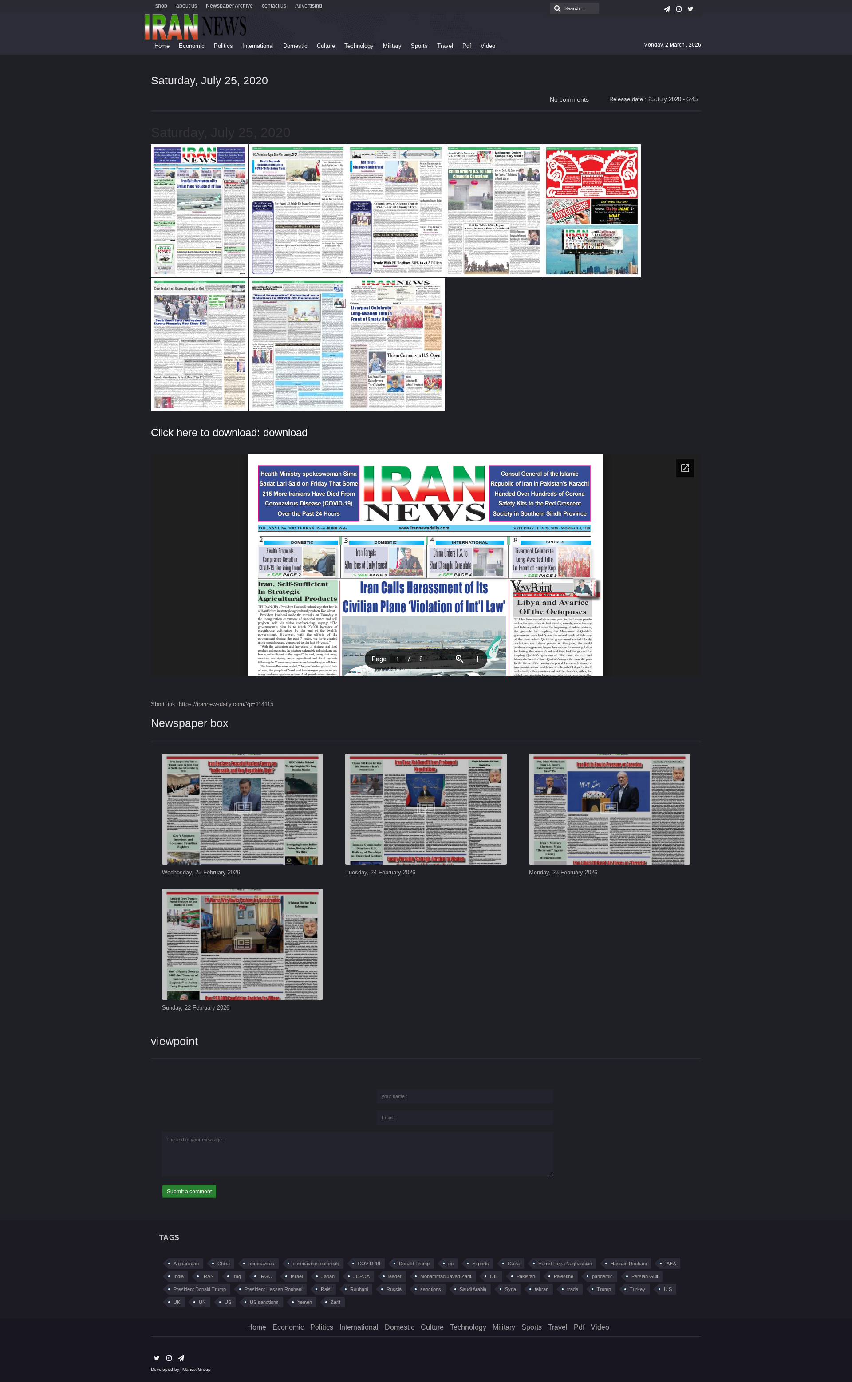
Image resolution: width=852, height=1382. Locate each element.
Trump (604, 1289)
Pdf (466, 46)
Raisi (326, 1289)
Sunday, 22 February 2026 (195, 1007)
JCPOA (361, 1276)
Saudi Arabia (473, 1289)
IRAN (208, 1276)
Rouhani (359, 1289)
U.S (668, 1289)
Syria (510, 1289)
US (228, 1302)
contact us (274, 6)
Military (392, 46)
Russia (394, 1289)
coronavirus (261, 1263)
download (285, 432)
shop (161, 6)
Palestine (563, 1276)
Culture (326, 46)
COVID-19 (369, 1263)
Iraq (237, 1276)
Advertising (308, 6)
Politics (223, 46)
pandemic (602, 1276)
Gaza (514, 1263)
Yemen (304, 1302)
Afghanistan (186, 1263)
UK (177, 1302)
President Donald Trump (200, 1289)
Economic (192, 46)
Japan (328, 1276)
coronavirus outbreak (316, 1263)
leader (395, 1276)
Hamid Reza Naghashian (565, 1263)
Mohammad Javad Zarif (445, 1276)
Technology (359, 46)
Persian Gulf (644, 1276)
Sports (419, 46)
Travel (445, 46)
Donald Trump (414, 1263)
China (223, 1263)
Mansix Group (196, 1369)
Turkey (637, 1289)
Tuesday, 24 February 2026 (380, 872)
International (258, 46)
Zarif (335, 1302)
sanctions (430, 1289)
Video (488, 46)
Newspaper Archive (229, 6)
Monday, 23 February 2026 (563, 872)
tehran (541, 1289)
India (179, 1276)
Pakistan (526, 1276)
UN (202, 1302)
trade (572, 1289)
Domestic (295, 46)
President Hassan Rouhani (273, 1289)
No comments (569, 99)
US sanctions (264, 1302)
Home (162, 46)
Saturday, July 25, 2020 (209, 80)
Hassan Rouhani (629, 1263)
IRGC (266, 1276)
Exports (480, 1263)
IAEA (670, 1263)
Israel (297, 1276)
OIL (494, 1276)
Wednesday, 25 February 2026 (201, 872)
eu (451, 1263)
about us (186, 6)
